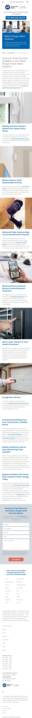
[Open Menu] (3, 2)
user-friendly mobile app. (15, 434)
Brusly (6, 596)
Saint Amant (19, 588)
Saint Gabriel (20, 599)
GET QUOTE (16, 559)
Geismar (7, 585)
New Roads (8, 591)
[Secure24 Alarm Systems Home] (16, 7)
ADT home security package (21, 485)
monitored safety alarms (17, 296)
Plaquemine (19, 582)
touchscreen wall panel (8, 438)
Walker (18, 596)
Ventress (19, 602)
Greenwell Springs (21, 585)
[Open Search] (27, 2)
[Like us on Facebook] (3, 692)
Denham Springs (9, 582)
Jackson (7, 594)
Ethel (18, 591)
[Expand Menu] (16, 10)
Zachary (7, 588)
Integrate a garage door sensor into (18, 403)
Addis (6, 579)
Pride (6, 602)
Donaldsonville (20, 579)
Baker (18, 594)
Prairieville (7, 599)
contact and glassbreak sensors (20, 138)
